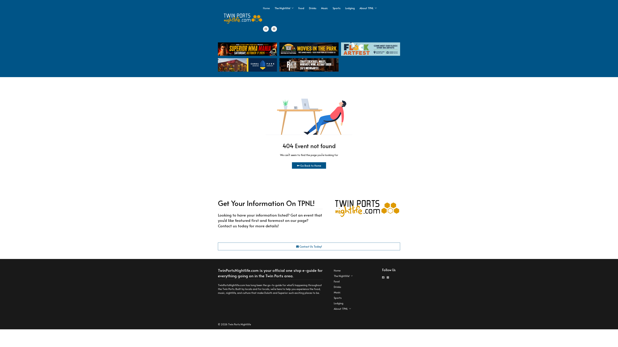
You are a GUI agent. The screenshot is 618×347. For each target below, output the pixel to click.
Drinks (312, 8)
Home (266, 8)
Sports (336, 8)
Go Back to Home (310, 165)
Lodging (350, 8)
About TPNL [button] (367, 8)
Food (301, 8)
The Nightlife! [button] (282, 8)
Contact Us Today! (310, 246)
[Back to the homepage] (243, 18)
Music (324, 8)
